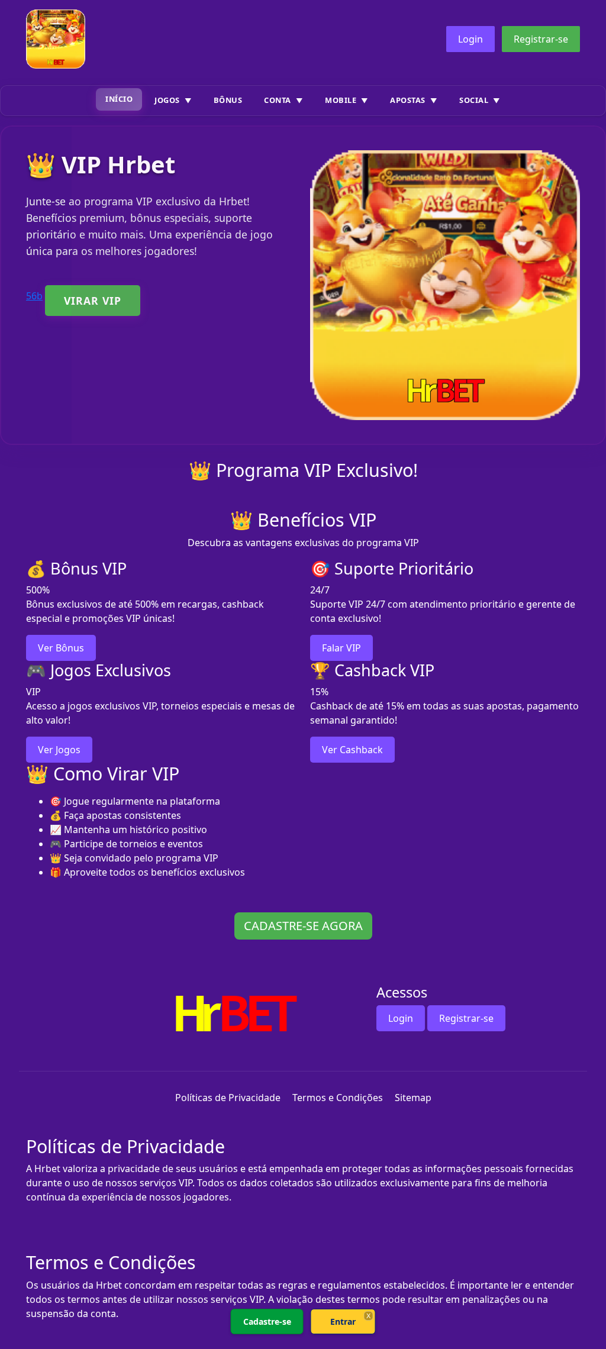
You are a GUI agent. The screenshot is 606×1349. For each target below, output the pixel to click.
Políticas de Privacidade (228, 1097)
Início (119, 98)
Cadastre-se (267, 1321)
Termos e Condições (337, 1097)
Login (470, 39)
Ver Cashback (352, 749)
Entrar (343, 1321)
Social (473, 100)
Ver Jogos (59, 749)
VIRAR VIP (92, 300)
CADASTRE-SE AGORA (303, 926)
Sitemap (413, 1097)
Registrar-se (541, 39)
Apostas (408, 100)
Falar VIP (341, 647)
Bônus (228, 100)
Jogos (167, 100)
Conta (277, 100)
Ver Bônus (61, 647)
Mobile (340, 100)
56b (34, 295)
